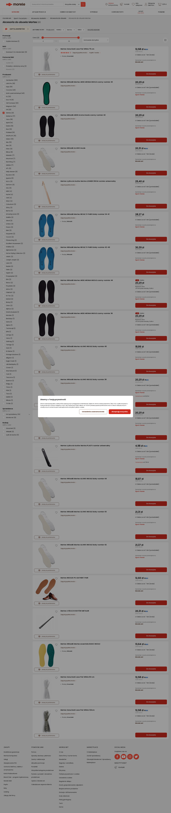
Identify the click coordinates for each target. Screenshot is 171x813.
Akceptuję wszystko (120, 412)
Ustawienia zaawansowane (93, 412)
